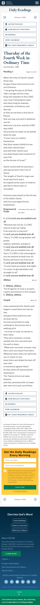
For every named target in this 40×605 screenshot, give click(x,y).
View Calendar (12, 40)
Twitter (6, 582)
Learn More (11, 554)
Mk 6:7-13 (34, 300)
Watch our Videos (19, 530)
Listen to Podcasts (19, 525)
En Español (10, 35)
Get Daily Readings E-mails (21, 45)
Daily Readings (20, 520)
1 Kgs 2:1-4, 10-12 (31, 72)
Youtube (17, 582)
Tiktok (34, 582)
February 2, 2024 (35, 17)
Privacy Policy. (12, 482)
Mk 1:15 (34, 280)
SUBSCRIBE (20, 487)
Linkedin (23, 582)
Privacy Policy (27, 602)
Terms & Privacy (22, 491)
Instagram (28, 582)
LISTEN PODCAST (15, 24)
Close (19, 592)
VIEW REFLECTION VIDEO (19, 29)
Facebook (12, 582)
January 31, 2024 (4, 17)
